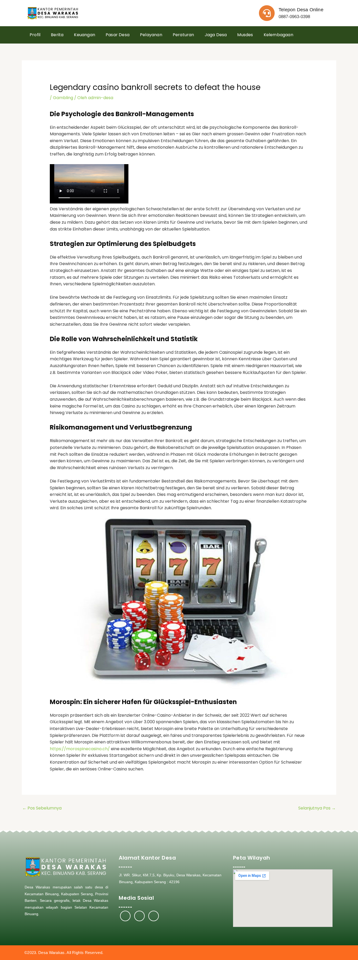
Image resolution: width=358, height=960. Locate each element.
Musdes (245, 35)
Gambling (63, 98)
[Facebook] (125, 916)
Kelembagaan (278, 35)
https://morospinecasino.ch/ (80, 749)
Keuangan (84, 35)
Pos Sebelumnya (42, 808)
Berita (57, 35)
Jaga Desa (216, 35)
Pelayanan (151, 35)
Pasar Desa (117, 35)
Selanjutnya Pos (317, 808)
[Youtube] (153, 916)
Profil (35, 35)
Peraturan (183, 35)
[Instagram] (139, 916)
